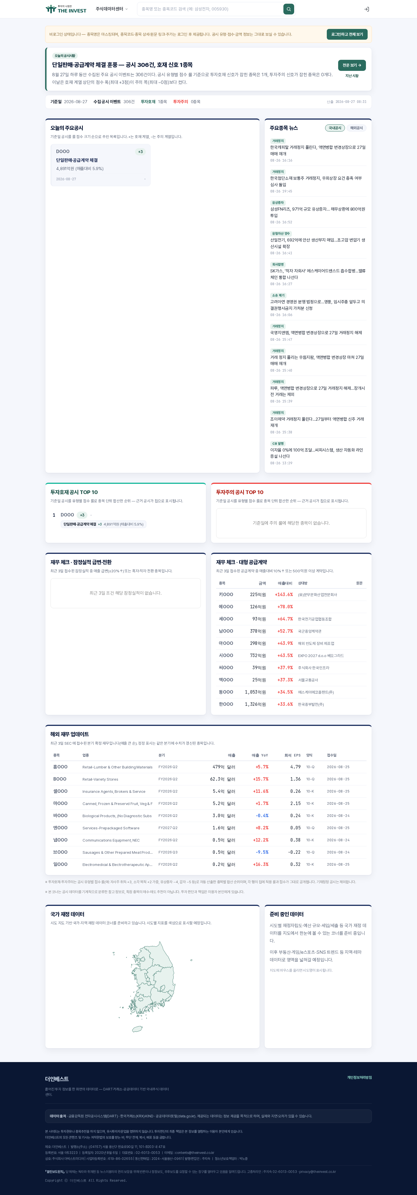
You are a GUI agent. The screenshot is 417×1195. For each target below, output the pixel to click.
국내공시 (335, 128)
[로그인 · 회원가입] (366, 9)
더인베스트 (57, 1079)
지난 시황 (352, 76)
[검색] (288, 9)
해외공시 (356, 128)
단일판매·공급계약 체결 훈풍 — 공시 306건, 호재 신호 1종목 (122, 64)
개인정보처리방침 (359, 1077)
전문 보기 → (352, 65)
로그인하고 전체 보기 (347, 34)
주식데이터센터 (109, 9)
